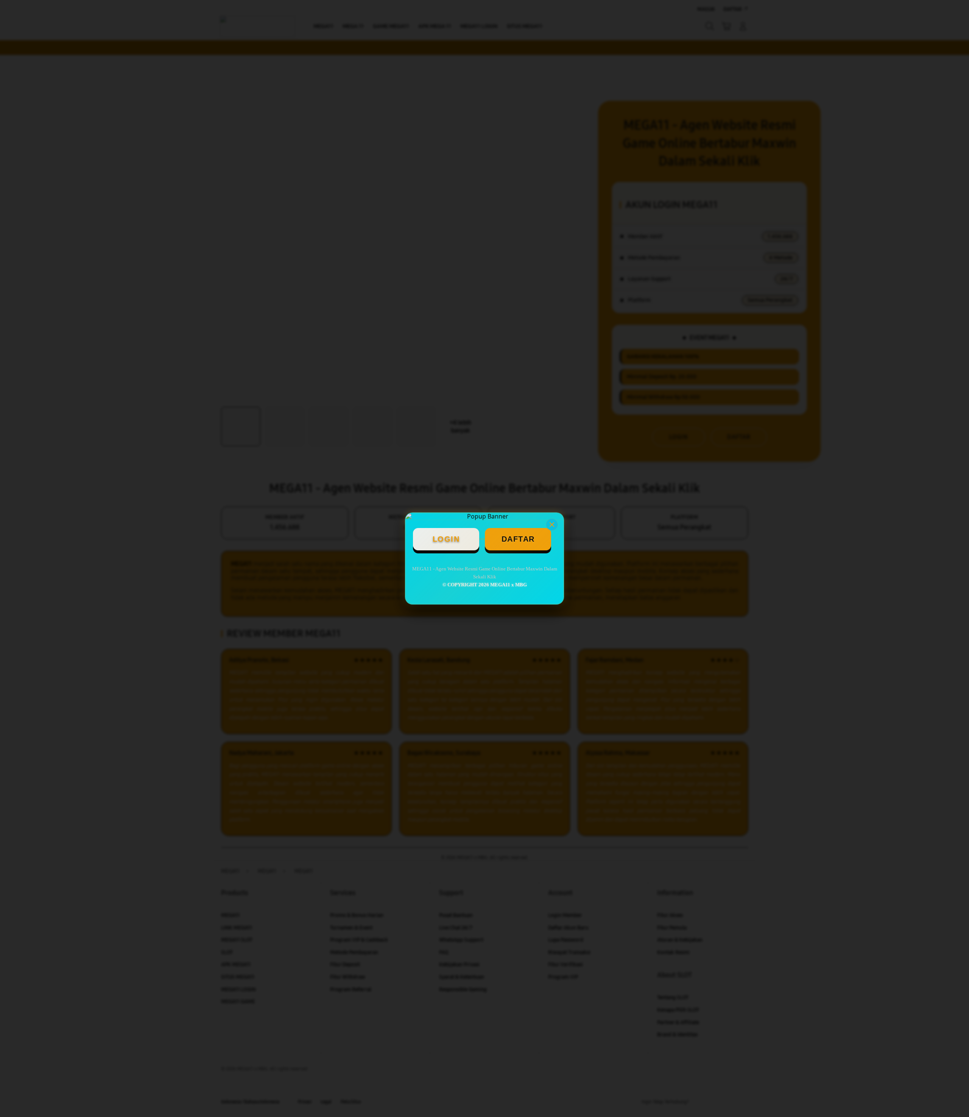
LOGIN (446, 539)
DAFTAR (518, 539)
